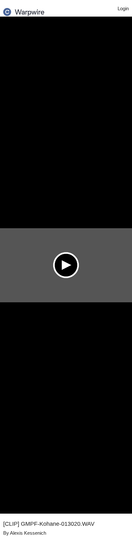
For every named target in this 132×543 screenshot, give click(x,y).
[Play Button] (66, 265)
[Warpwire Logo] (23, 9)
